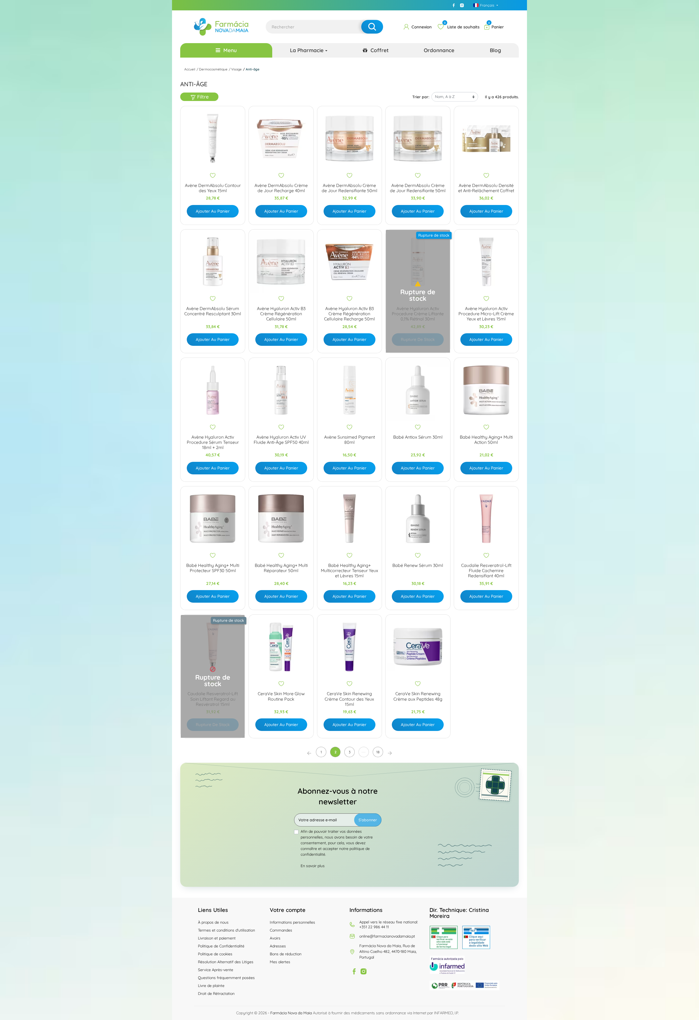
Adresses (278, 946)
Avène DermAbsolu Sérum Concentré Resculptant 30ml (212, 311)
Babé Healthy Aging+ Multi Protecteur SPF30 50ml (212, 568)
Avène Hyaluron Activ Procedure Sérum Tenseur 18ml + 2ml (213, 442)
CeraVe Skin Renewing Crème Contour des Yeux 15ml (349, 699)
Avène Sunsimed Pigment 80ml (349, 440)
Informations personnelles (292, 922)
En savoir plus (313, 865)
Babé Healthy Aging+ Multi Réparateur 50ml (281, 568)
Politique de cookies (215, 953)
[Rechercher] (372, 27)
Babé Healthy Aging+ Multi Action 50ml (486, 440)
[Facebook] (454, 5)
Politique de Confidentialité (221, 946)
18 (378, 752)
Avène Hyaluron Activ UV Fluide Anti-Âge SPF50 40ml (281, 440)
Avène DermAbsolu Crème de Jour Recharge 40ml (281, 188)
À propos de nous (213, 922)
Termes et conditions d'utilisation (226, 930)
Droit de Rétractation (216, 993)
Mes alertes (280, 961)
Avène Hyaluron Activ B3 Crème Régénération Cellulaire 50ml (281, 314)
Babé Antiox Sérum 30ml (418, 437)
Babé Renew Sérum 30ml (417, 565)
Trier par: (420, 96)
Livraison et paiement (217, 938)
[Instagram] (462, 5)
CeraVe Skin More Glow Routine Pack (281, 696)
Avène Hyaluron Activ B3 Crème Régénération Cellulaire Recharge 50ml (349, 314)
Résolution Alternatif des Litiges (225, 961)
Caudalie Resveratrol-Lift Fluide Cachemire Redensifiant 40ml (486, 570)
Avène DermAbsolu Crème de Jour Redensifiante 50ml (349, 188)
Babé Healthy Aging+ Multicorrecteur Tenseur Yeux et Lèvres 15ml (349, 570)
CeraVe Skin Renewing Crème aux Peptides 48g (417, 696)
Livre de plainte (211, 985)
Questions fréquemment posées (226, 977)
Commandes (281, 930)
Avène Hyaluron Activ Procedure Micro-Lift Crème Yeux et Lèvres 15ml (486, 314)
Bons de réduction (285, 953)
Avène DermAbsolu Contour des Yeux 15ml (213, 188)
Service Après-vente (215, 969)
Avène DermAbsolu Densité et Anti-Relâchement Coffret (486, 188)
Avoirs (275, 938)
